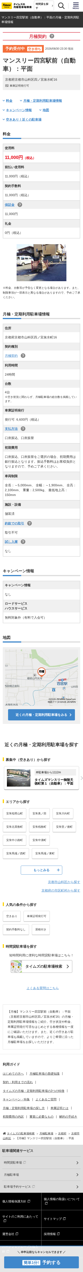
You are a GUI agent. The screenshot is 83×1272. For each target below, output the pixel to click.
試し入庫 (11, 542)
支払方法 (11, 429)
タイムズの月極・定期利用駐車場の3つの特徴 (33, 1091)
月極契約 (11, 355)
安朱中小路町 (14, 840)
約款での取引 (14, 523)
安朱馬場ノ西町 (16, 853)
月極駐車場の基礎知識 (44, 1073)
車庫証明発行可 (36, 916)
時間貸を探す (42, 6)
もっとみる (41, 870)
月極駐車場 (11, 1174)
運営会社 (8, 1234)
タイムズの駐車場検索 (43, 966)
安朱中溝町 (39, 840)
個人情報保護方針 (14, 1201)
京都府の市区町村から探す (61, 890)
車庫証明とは (59, 1108)
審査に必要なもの (41, 1116)
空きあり (11, 916)
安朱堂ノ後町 (64, 826)
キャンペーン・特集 (16, 1099)
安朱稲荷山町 (14, 813)
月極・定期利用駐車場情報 (42, 100)
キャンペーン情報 (19, 110)
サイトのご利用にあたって (20, 1216)
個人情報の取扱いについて (62, 1199)
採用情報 (50, 1234)
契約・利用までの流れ (18, 1082)
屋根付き (40, 929)
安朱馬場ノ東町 (45, 853)
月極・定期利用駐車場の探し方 (24, 1108)
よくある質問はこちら (43, 988)
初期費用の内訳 (13, 1116)
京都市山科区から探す (64, 882)
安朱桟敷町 (39, 826)
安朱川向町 (63, 813)
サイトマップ (53, 1219)
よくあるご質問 (46, 1099)
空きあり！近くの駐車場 (24, 119)
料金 (9, 100)
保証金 (10, 205)
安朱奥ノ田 (39, 813)
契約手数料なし (16, 929)
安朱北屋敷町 (14, 826)
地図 (46, 110)
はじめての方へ (13, 1073)
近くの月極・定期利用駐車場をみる (41, 715)
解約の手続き (68, 1116)
